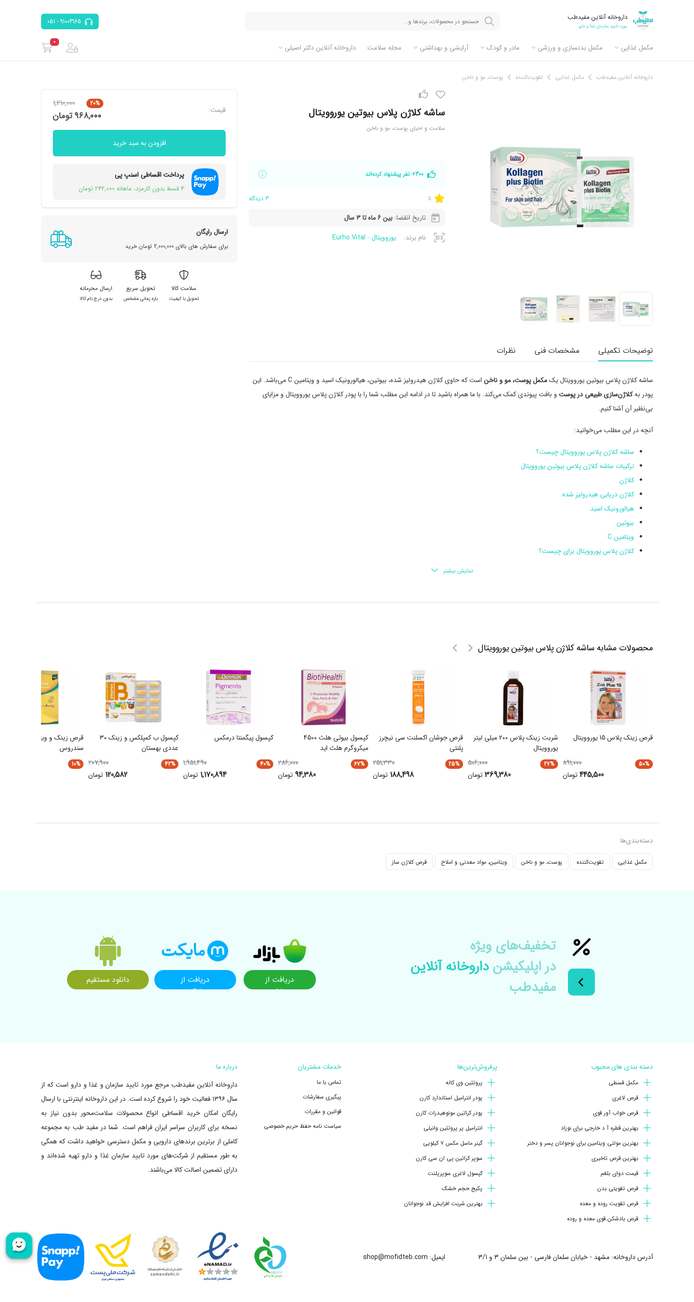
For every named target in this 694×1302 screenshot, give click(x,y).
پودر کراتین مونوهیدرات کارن (449, 1112)
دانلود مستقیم (107, 980)
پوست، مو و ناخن (541, 862)
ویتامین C (621, 537)
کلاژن (626, 480)
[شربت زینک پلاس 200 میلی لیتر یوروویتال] (513, 697)
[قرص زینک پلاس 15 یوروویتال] (608, 697)
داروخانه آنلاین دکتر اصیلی (320, 48)
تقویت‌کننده (590, 862)
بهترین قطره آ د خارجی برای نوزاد (599, 1127)
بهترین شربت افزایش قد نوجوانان (443, 1203)
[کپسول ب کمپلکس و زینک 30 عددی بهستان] (133, 697)
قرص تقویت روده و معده (609, 1203)
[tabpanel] (451, 476)
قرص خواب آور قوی (615, 1112)
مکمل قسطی (623, 1082)
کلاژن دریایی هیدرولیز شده (598, 494)
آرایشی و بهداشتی (444, 48)
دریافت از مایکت (195, 981)
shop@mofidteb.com (395, 1257)
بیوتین (625, 523)
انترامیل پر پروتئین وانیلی (452, 1127)
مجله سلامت (384, 48)
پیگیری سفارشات (322, 1096)
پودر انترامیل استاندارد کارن (451, 1097)
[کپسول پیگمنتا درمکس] (228, 697)
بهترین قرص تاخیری (615, 1158)
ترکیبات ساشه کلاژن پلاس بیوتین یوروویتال (577, 466)
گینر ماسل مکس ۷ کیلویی (452, 1143)
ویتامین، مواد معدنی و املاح (474, 862)
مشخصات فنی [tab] (556, 351)
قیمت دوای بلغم (619, 1173)
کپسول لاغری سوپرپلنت (455, 1173)
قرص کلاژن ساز (409, 862)
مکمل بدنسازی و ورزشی (570, 48)
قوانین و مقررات (323, 1111)
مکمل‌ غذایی (637, 48)
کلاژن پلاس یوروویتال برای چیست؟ (586, 551)
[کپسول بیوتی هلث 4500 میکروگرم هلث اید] (323, 697)
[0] (47, 47)
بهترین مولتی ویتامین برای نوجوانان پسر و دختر (582, 1143)
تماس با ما (329, 1082)
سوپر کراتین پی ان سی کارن (449, 1158)
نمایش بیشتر (458, 570)
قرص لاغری (625, 1097)
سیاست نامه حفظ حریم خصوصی (302, 1126)
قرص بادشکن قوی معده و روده (602, 1218)
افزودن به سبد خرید (139, 143)
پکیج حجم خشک (462, 1188)
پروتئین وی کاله (464, 1082)
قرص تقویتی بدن (617, 1188)
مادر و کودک (503, 48)
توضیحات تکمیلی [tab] (625, 351)
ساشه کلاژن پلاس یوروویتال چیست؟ (585, 452)
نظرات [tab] (506, 351)
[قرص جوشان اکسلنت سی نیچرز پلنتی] (418, 697)
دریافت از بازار (279, 981)
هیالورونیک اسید (612, 508)
